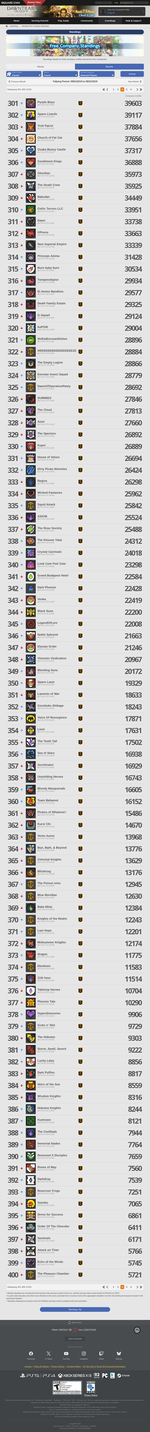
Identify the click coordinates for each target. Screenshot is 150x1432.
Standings (14, 26)
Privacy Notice (57, 1366)
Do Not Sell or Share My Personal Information (104, 1366)
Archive (132, 74)
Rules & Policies (41, 1366)
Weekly (40, 66)
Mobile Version (76, 1322)
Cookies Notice (74, 1366)
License (28, 1366)
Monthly (109, 66)
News (50, 1359)
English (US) (128, 2)
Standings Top (75, 1309)
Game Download (75, 1339)
